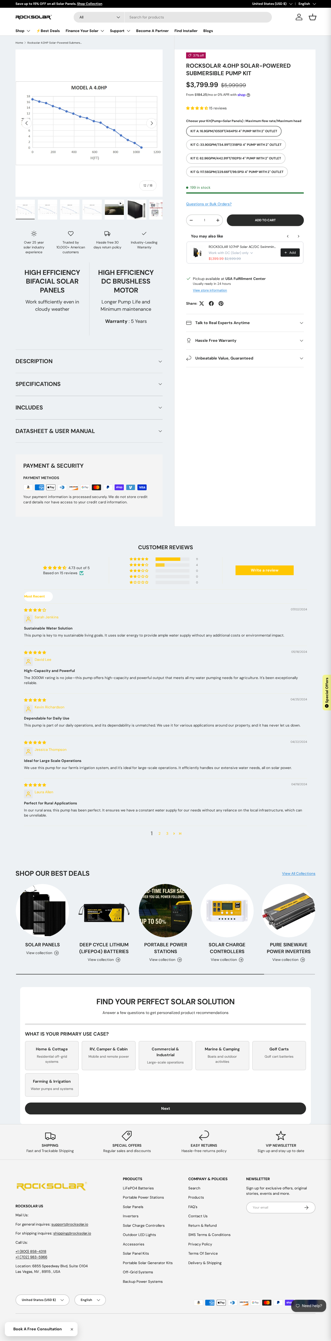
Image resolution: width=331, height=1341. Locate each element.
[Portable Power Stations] (165, 910)
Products (196, 1197)
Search (194, 1188)
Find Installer (185, 30)
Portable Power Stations (165, 948)
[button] (197, 108)
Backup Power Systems (143, 1281)
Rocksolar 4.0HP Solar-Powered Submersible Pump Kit (54, 42)
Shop (20, 30)
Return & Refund (202, 1225)
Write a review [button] (264, 570)
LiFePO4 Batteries (138, 1188)
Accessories (133, 1244)
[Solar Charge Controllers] (227, 910)
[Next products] (298, 236)
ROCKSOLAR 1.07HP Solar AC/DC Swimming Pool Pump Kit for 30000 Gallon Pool (243, 247)
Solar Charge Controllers (227, 948)
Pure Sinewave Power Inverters (289, 948)
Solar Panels (42, 944)
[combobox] (173, 17)
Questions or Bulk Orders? (209, 204)
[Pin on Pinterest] (221, 303)
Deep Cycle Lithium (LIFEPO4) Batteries (104, 948)
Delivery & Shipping (204, 1262)
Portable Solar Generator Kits (148, 1262)
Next (165, 1108)
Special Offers (326, 692)
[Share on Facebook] (211, 303)
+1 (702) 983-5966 (31, 1257)
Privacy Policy (200, 1244)
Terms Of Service (203, 1253)
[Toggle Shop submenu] (28, 31)
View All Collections (298, 873)
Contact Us (198, 1216)
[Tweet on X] (201, 303)
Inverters (131, 1216)
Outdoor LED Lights (139, 1234)
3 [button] (167, 833)
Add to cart (265, 220)
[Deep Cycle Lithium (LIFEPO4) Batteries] (104, 910)
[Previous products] (288, 236)
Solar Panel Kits (136, 1253)
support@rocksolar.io (69, 1224)
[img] (35, 610)
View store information (210, 290)
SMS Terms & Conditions (209, 1234)
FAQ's (192, 1206)
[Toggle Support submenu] (128, 31)
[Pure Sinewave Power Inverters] (288, 910)
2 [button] (159, 833)
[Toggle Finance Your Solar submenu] (102, 31)
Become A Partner (152, 30)
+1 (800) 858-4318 (31, 1251)
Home (19, 42)
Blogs (208, 30)
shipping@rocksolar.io (72, 1233)
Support (117, 30)
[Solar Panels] (42, 910)
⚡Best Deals (48, 30)
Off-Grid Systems (138, 1272)
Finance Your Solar (82, 30)
